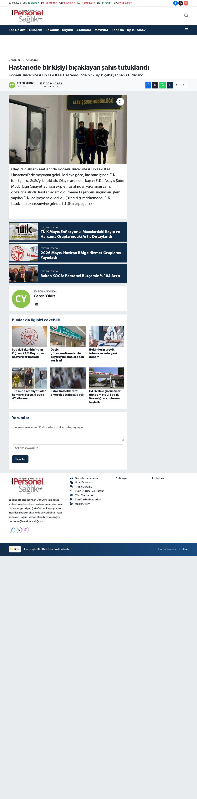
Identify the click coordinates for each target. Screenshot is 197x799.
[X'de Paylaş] (155, 85)
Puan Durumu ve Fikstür (89, 490)
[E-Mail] (37, 305)
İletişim (160, 478)
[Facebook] (12, 530)
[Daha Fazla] (170, 85)
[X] (19, 530)
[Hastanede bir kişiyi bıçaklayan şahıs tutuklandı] (68, 129)
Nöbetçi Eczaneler (86, 478)
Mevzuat (101, 30)
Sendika (118, 30)
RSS (16, 549)
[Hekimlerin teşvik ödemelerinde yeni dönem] (106, 336)
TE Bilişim (182, 549)
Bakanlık (52, 30)
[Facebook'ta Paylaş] (148, 85)
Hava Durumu (83, 482)
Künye (123, 478)
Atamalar (83, 30)
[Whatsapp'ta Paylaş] (162, 85)
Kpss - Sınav (136, 30)
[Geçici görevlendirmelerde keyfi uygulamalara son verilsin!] (68, 336)
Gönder (20, 459)
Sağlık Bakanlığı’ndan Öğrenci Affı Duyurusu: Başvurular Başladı (28, 353)
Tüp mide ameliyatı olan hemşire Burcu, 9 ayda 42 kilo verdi (29, 395)
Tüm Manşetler (84, 495)
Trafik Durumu (83, 486)
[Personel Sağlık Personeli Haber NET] (29, 16)
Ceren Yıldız (44, 296)
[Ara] (186, 15)
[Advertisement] (159, 152)
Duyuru (67, 30)
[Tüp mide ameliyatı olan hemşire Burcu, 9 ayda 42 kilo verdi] (29, 378)
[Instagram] (26, 530)
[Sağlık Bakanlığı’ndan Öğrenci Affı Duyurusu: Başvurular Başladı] (29, 336)
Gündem (35, 30)
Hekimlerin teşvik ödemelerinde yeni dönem (103, 353)
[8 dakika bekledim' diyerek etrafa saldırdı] (68, 378)
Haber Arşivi (82, 503)
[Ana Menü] (186, 30)
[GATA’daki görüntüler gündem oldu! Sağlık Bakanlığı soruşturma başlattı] (106, 378)
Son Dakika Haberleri (88, 499)
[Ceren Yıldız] (21, 298)
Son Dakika (17, 30)
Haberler (15, 60)
